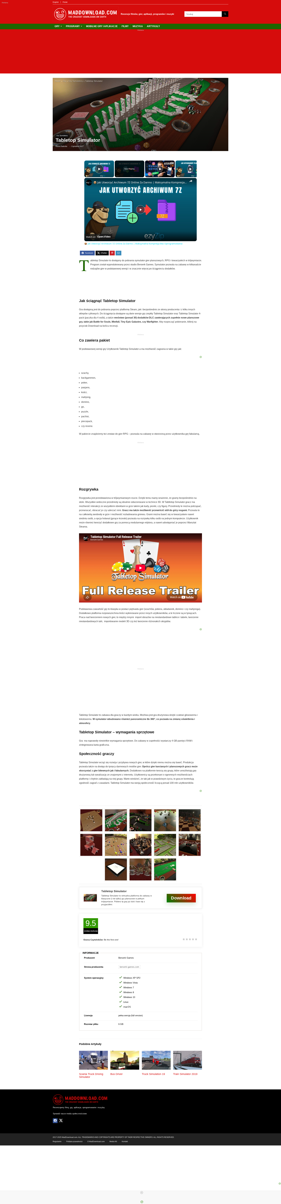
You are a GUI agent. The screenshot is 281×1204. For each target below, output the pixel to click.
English (56, 2)
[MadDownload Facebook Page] (55, 1120)
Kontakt (125, 1141)
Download (181, 898)
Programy (73, 26)
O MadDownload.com (96, 1141)
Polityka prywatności (74, 1141)
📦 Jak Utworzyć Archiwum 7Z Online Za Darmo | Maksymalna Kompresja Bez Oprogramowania (140, 182)
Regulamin (57, 1141)
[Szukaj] (225, 14)
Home (57, 81)
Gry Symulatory (75, 81)
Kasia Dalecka (61, 146)
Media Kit (113, 1141)
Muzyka (138, 26)
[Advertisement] (140, 52)
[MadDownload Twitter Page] (60, 1120)
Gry (57, 26)
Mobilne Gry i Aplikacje (102, 26)
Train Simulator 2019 (185, 1074)
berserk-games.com (129, 967)
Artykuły (153, 26)
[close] (141, 1192)
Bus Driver (116, 1074)
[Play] (160, 169)
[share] (190, 181)
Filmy (125, 26)
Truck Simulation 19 (153, 1074)
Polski (65, 2)
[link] (89, 183)
